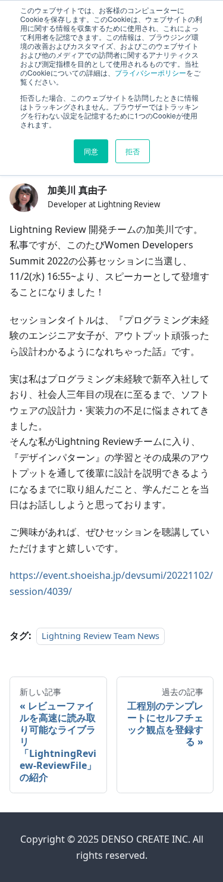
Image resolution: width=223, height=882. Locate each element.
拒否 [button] (132, 151)
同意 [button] (91, 151)
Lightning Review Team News (100, 635)
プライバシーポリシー (150, 72)
